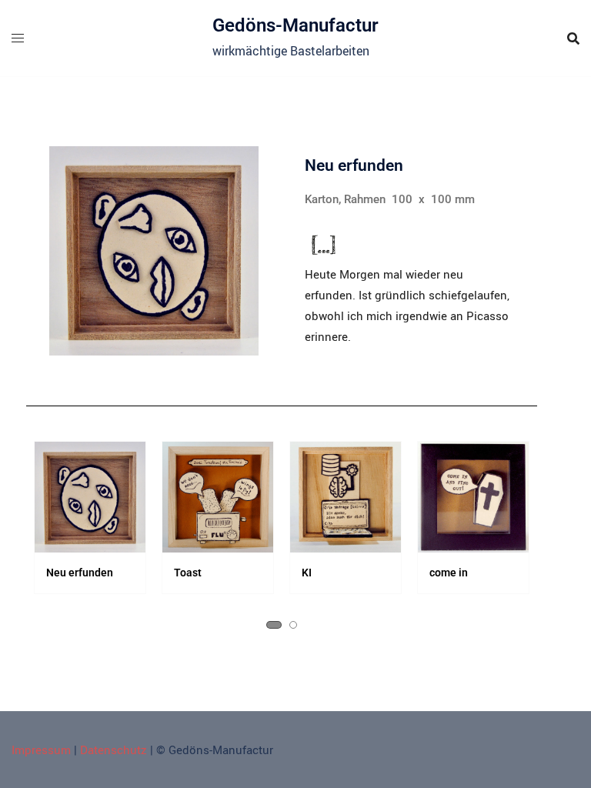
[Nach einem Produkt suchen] (573, 38)
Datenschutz (113, 749)
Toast (168, 572)
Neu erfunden (60, 572)
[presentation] (52, 551)
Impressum (41, 749)
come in (429, 572)
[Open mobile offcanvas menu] (18, 38)
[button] (274, 625)
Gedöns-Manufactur (295, 25)
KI (287, 572)
